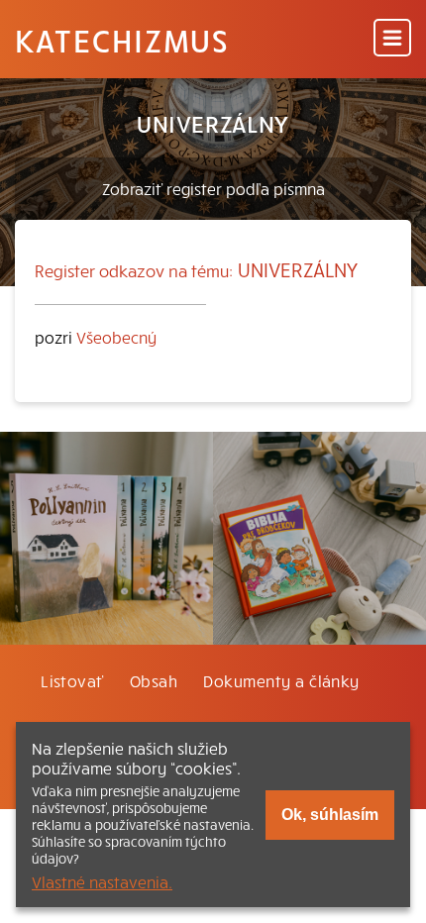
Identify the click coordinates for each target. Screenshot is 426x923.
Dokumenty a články (281, 680)
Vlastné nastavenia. (102, 881)
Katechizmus (122, 39)
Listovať (72, 680)
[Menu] (392, 39)
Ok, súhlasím (329, 814)
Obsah (153, 680)
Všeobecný (116, 337)
